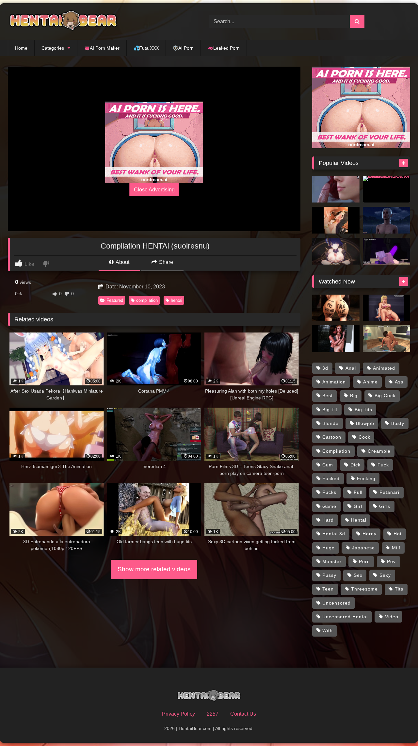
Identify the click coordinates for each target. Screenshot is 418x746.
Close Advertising (154, 189)
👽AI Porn (183, 48)
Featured (114, 300)
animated (384, 368)
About (122, 262)
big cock (385, 395)
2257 (212, 714)
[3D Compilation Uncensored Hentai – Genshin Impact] (336, 251)
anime (370, 381)
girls (384, 506)
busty (397, 423)
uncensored (336, 603)
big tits (363, 409)
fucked (331, 478)
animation (334, 381)
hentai (176, 300)
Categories (52, 48)
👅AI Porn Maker (102, 48)
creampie (379, 451)
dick (355, 464)
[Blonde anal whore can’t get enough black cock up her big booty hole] (336, 308)
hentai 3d (333, 533)
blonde (330, 423)
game (329, 506)
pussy (329, 575)
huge (328, 547)
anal (351, 368)
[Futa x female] (336, 338)
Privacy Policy (178, 714)
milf (396, 547)
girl (358, 506)
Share (165, 262)
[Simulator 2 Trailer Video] (386, 338)
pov (391, 561)
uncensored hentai (345, 616)
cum (327, 464)
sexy (385, 575)
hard (328, 520)
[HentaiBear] (63, 21)
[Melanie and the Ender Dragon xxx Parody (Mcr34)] (386, 251)
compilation (147, 300)
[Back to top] (398, 726)
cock (364, 437)
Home (21, 48)
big (354, 395)
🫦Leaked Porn (224, 48)
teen (328, 589)
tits (399, 589)
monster (332, 561)
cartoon (331, 437)
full (358, 492)
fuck (383, 464)
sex (358, 575)
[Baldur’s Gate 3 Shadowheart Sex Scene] (386, 220)
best (327, 395)
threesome (364, 589)
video (391, 616)
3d (325, 368)
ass (399, 381)
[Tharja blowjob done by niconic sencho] (336, 220)
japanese (363, 547)
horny (369, 533)
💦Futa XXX (146, 48)
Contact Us (243, 714)
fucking (366, 478)
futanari (389, 492)
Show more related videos (154, 569)
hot (398, 533)
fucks (329, 492)
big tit (329, 409)
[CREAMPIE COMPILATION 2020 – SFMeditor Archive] (386, 189)
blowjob (365, 423)
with (327, 630)
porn (364, 561)
